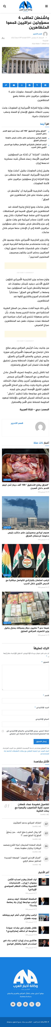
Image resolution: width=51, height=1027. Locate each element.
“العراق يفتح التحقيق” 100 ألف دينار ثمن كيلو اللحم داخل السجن (25, 132)
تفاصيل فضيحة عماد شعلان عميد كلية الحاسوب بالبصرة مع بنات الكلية (32, 807)
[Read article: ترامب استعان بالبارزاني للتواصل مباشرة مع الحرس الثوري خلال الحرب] (25, 561)
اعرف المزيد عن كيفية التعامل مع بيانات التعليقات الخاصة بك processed (26, 752)
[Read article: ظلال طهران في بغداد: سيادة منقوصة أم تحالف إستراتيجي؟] (44, 930)
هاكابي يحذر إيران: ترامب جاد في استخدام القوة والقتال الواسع (20, 942)
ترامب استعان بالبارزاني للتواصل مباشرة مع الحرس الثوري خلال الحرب (25, 146)
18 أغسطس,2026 (43, 492)
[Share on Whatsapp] (22, 85)
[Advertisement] (25, 78)
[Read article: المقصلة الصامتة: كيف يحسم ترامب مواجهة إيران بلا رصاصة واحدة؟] (44, 901)
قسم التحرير (37, 34)
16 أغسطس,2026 (43, 587)
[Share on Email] (13, 85)
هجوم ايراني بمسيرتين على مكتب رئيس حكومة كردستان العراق (26, 139)
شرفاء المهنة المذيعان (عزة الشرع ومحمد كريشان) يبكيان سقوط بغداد (22, 846)
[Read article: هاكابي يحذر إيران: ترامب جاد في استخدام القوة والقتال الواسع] (44, 943)
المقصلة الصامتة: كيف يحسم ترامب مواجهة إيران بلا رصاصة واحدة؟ (22, 902)
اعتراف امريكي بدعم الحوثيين (27, 823)
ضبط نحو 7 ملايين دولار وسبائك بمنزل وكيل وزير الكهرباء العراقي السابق (26, 629)
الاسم (46, 695)
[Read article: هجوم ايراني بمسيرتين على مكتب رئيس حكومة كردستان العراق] (25, 513)
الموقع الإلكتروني (42, 719)
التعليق (45, 662)
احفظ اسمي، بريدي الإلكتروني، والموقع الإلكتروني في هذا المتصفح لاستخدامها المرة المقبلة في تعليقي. (27, 732)
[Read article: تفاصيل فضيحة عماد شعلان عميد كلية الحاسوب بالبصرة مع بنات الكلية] (25, 784)
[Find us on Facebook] (38, 1004)
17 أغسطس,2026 (43, 540)
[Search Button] (4, 6)
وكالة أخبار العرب (38, 1022)
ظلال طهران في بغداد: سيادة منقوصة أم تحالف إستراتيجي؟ (21, 929)
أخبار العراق (7, 480)
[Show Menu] (46, 6)
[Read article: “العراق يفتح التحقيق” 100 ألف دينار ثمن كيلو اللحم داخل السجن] (25, 465)
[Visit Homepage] (25, 6)
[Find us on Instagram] (19, 1004)
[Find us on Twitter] (31, 1004)
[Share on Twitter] (37, 85)
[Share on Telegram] (29, 85)
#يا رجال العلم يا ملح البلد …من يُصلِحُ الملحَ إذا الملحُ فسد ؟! (23, 833)
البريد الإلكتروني (42, 707)
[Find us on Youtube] (12, 1004)
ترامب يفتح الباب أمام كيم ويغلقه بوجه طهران (19, 916)
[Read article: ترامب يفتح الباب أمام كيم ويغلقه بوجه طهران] (44, 917)
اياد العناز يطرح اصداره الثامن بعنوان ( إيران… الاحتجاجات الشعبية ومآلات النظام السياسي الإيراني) (20, 885)
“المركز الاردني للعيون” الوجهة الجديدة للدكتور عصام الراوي (22, 859)
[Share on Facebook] (45, 85)
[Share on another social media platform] (6, 85)
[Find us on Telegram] (25, 1004)
